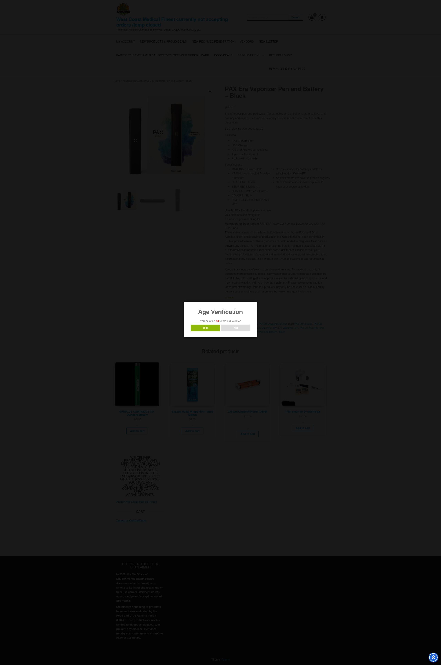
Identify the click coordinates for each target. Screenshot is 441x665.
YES (205, 328)
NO (236, 328)
